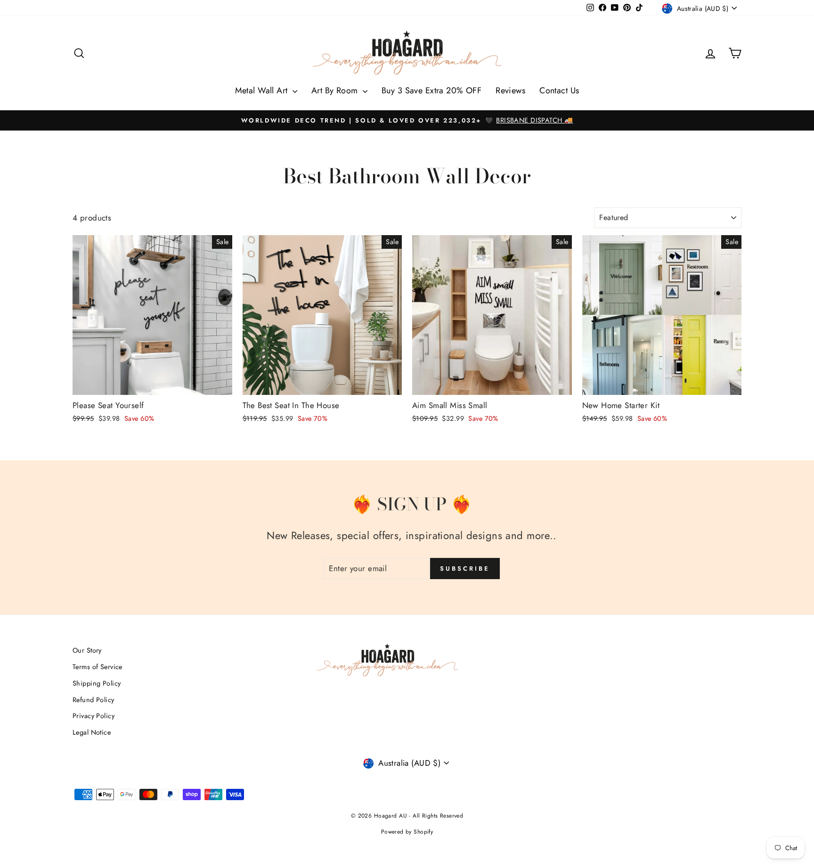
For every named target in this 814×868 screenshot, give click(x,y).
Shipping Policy (97, 683)
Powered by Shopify (407, 831)
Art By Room (335, 90)
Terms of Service (97, 666)
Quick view (152, 383)
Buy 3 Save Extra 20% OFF (431, 90)
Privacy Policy (93, 716)
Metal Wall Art (262, 90)
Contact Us (559, 90)
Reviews (510, 90)
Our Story (87, 650)
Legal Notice (92, 732)
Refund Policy (93, 699)
